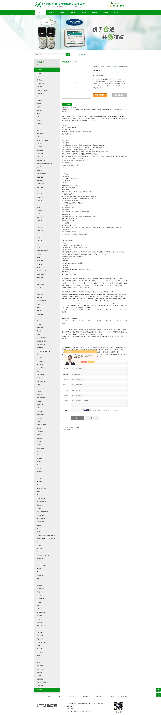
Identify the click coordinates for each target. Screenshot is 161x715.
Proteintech (40, 83)
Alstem (39, 542)
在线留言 (105, 12)
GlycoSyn (40, 635)
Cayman (39, 645)
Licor (38, 247)
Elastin (39, 281)
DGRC (39, 317)
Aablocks (39, 585)
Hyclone (39, 629)
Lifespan (39, 227)
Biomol (39, 465)
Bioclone (39, 481)
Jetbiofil (39, 334)
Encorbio (39, 331)
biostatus (39, 445)
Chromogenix (41, 381)
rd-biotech (40, 615)
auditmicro (40, 665)
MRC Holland (41, 612)
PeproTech (40, 93)
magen (39, 204)
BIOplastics (40, 455)
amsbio (39, 662)
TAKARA (39, 595)
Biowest (39, 438)
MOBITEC (40, 177)
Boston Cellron (41, 431)
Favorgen (40, 364)
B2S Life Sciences (42, 511)
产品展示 (51, 12)
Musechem (40, 153)
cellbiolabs (40, 404)
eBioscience (40, 291)
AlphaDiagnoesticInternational (46, 535)
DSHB (39, 311)
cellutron (39, 394)
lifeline (39, 234)
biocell (39, 491)
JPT (38, 190)
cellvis (39, 391)
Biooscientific (41, 458)
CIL (38, 371)
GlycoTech (40, 639)
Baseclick (40, 505)
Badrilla (39, 508)
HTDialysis (40, 675)
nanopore (40, 133)
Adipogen (40, 558)
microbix (39, 170)
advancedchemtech (43, 250)
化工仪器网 (76, 711)
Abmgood (40, 260)
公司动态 (84, 12)
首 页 (40, 12)
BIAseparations (41, 498)
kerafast (39, 194)
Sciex (38, 76)
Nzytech (39, 100)
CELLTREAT (41, 398)
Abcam (39, 568)
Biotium (39, 441)
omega (39, 130)
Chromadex (40, 374)
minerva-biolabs (41, 160)
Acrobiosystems (41, 270)
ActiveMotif (40, 264)
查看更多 (39, 689)
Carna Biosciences (42, 682)
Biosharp (39, 73)
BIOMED (39, 468)
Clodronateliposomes (43, 378)
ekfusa (39, 304)
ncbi (38, 137)
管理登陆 (82, 711)
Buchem (39, 428)
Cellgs (39, 619)
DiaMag (39, 86)
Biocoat (39, 478)
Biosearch (40, 451)
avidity (39, 525)
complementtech (42, 90)
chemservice (40, 388)
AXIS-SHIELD (41, 518)
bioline (39, 475)
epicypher (40, 277)
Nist (38, 605)
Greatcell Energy (42, 625)
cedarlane (40, 411)
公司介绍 (62, 12)
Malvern (39, 200)
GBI (38, 354)
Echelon (39, 287)
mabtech (39, 217)
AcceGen (39, 548)
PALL (38, 113)
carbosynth (40, 418)
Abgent (39, 257)
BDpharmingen (41, 501)
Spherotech (40, 598)
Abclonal (39, 659)
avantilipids (40, 669)
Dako (38, 321)
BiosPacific (40, 448)
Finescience (40, 361)
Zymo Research (41, 572)
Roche (39, 602)
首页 (102, 66)
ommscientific (41, 127)
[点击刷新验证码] (87, 410)
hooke (39, 96)
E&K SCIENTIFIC (42, 301)
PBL (38, 608)
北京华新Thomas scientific (74, 429)
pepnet (39, 107)
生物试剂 (113, 66)
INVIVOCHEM (41, 344)
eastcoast (40, 294)
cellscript (39, 401)
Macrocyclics (41, 210)
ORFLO (39, 123)
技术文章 (73, 12)
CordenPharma (41, 368)
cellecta (39, 408)
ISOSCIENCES (41, 341)
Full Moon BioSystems (43, 351)
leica (38, 224)
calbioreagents (41, 424)
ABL (38, 578)
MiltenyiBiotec (41, 157)
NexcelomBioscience (43, 140)
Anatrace (39, 532)
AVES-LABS (40, 528)
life (38, 244)
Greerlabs (40, 632)
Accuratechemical (42, 562)
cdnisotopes (40, 414)
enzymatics (40, 274)
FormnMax (40, 358)
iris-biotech (40, 347)
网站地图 (88, 711)
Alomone (39, 545)
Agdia (38, 655)
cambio (39, 421)
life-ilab (39, 237)
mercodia (39, 180)
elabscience (40, 284)
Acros (38, 267)
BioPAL (39, 461)
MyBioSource (41, 150)
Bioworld (39, 434)
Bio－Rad (40, 652)
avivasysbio (40, 521)
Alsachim (39, 672)
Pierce (39, 103)
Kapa (38, 207)
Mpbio (39, 143)
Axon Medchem (41, 515)
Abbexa (39, 582)
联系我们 (116, 12)
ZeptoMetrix (40, 588)
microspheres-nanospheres (45, 163)
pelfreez (39, 110)
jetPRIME (40, 679)
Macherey (40, 214)
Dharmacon (40, 314)
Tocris (38, 592)
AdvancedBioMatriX (43, 555)
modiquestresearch (42, 173)
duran (38, 307)
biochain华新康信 (42, 488)
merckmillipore (41, 183)
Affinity (39, 254)
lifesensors (40, 230)
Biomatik (39, 471)
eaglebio (39, 297)
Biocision (39, 485)
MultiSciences (41, 147)
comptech (40, 327)
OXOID (39, 120)
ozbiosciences (41, 117)
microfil (39, 167)
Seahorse (40, 80)
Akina (38, 552)
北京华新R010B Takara (73, 427)
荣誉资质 (94, 12)
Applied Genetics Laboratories (46, 538)
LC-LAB (39, 622)
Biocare (39, 495)
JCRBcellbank (41, 337)
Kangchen (40, 197)
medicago (40, 187)
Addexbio (40, 575)
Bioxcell (39, 649)
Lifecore (39, 240)
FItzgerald (40, 685)
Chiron (39, 384)
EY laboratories (41, 642)
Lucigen (39, 220)
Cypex (39, 324)
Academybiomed (42, 565)
